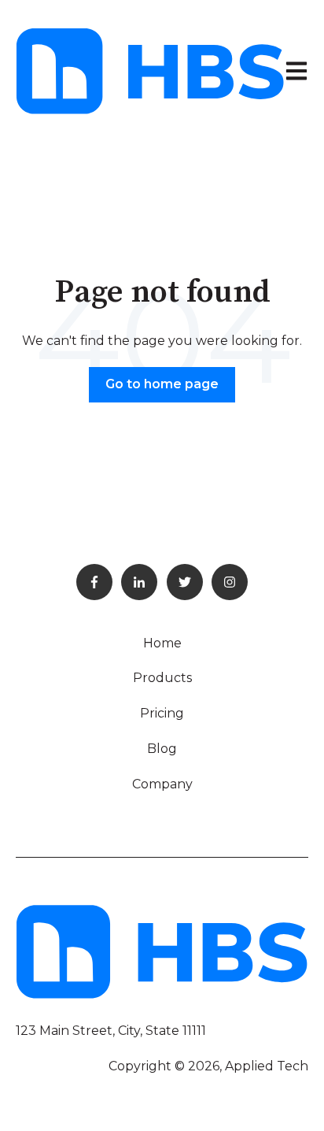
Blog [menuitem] (162, 748)
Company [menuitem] (162, 784)
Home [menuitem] (162, 643)
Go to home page (162, 383)
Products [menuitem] (162, 677)
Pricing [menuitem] (162, 713)
